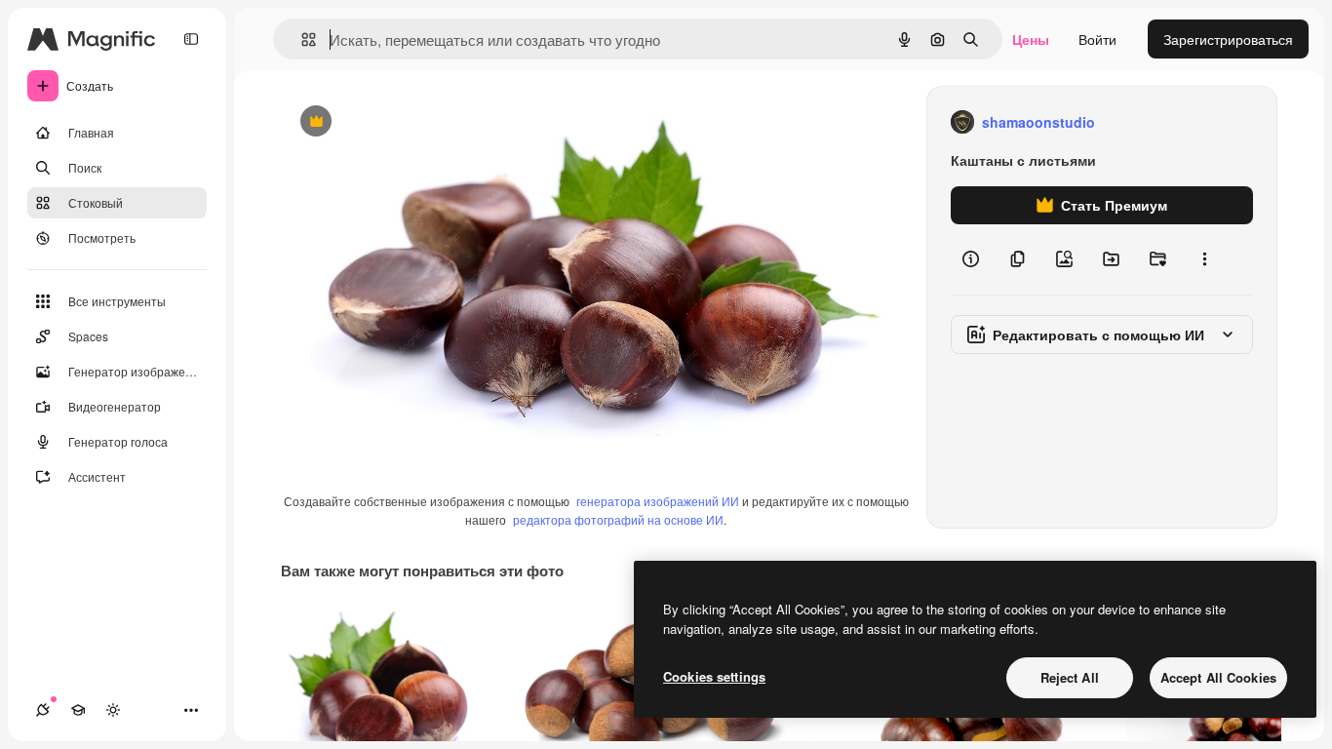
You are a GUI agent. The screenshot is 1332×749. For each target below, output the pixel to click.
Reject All (1069, 677)
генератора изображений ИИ (657, 501)
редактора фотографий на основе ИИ (618, 519)
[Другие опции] (1204, 259)
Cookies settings (714, 676)
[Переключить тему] (113, 710)
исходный (411, 122)
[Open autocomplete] (301, 39)
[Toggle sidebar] (191, 39)
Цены (1030, 39)
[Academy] (78, 710)
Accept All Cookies (1218, 677)
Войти (1097, 39)
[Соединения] (43, 710)
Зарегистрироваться (1228, 39)
